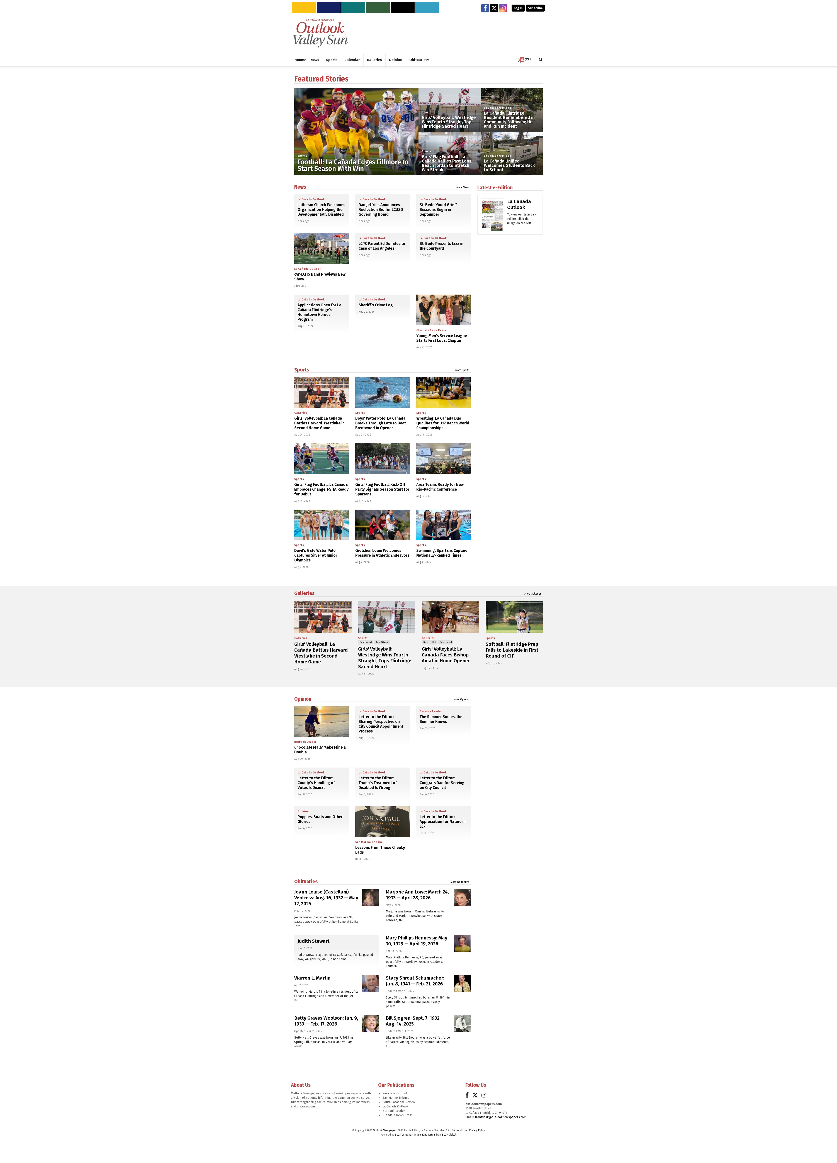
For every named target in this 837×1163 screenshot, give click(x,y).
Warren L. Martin (312, 978)
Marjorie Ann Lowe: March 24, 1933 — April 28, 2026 (417, 895)
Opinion (302, 699)
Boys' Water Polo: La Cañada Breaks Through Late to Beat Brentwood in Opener (380, 423)
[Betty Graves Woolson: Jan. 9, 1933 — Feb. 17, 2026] (370, 1023)
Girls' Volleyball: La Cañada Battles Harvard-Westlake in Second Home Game (319, 423)
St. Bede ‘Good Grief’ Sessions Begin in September (438, 209)
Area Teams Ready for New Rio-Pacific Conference (440, 487)
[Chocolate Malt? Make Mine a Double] (321, 721)
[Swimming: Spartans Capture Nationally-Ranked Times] (443, 525)
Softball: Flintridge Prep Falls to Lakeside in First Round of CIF (512, 650)
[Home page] (320, 33)
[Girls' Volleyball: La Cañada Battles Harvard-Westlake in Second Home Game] (321, 392)
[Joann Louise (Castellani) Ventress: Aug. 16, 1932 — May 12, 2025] (370, 897)
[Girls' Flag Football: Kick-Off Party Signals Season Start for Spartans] (382, 458)
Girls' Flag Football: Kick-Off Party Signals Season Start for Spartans (382, 489)
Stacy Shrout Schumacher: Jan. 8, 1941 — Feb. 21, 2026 (415, 981)
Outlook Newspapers (385, 1130)
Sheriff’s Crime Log (376, 305)
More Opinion (462, 699)
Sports (302, 155)
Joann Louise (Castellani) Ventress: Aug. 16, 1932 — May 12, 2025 (326, 898)
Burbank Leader (305, 741)
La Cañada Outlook (497, 107)
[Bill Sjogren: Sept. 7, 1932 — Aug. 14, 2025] (462, 1023)
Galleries (300, 412)
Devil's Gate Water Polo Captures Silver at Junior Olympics (315, 555)
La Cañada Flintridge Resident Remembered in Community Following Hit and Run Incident (509, 119)
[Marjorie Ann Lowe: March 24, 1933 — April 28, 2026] (462, 897)
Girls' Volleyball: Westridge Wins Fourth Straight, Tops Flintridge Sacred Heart (449, 122)
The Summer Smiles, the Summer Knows (441, 719)
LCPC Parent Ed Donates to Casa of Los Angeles (382, 246)
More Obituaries (460, 881)
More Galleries (532, 593)
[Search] (541, 60)
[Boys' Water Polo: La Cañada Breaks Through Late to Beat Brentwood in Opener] (382, 392)
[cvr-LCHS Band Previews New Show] (321, 248)
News (300, 187)
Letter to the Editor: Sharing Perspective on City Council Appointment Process (381, 724)
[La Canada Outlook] (492, 216)
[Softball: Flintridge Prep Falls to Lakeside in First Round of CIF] (514, 617)
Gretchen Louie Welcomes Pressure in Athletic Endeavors (382, 553)
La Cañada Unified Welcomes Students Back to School (509, 165)
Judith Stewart (314, 941)
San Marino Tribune (369, 842)
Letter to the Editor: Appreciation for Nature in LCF (443, 821)
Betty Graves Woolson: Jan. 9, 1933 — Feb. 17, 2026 (326, 1021)
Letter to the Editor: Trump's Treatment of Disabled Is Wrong (378, 783)
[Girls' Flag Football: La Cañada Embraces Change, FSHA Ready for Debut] (321, 458)
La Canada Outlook (519, 204)
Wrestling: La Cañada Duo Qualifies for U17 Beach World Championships (442, 423)
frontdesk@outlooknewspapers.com (500, 1117)
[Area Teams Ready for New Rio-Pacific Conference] (443, 458)
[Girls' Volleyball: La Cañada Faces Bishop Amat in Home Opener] (450, 617)
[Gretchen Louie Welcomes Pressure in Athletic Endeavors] (382, 525)
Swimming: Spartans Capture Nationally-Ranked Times (441, 553)
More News (463, 187)
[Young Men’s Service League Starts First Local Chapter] (443, 310)
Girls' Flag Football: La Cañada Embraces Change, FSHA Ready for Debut (321, 489)
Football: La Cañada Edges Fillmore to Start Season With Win (353, 165)
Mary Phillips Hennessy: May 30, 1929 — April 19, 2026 (416, 941)
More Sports (462, 370)
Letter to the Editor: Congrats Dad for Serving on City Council (442, 783)
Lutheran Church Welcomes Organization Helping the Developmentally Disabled (321, 209)
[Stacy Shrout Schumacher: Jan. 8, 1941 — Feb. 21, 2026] (462, 983)
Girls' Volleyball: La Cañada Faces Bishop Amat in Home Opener (446, 655)
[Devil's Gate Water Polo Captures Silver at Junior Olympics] (321, 525)
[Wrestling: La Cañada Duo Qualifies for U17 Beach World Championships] (443, 392)
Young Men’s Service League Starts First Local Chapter (441, 338)
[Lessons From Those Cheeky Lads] (382, 821)
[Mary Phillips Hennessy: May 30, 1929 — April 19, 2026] (462, 943)
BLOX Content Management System (415, 1134)
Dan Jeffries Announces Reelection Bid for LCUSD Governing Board (381, 209)
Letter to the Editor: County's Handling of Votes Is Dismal (316, 783)
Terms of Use (459, 1130)
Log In (518, 8)
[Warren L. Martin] (370, 983)
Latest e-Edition (495, 188)
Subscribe (535, 8)
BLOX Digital (449, 1134)
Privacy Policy (477, 1130)
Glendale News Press (431, 330)
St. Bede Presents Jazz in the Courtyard (441, 246)
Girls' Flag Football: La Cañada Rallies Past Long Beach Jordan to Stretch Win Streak (446, 163)
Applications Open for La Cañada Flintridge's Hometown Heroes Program (319, 312)
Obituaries (306, 881)
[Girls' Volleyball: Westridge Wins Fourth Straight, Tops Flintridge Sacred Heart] (386, 617)
